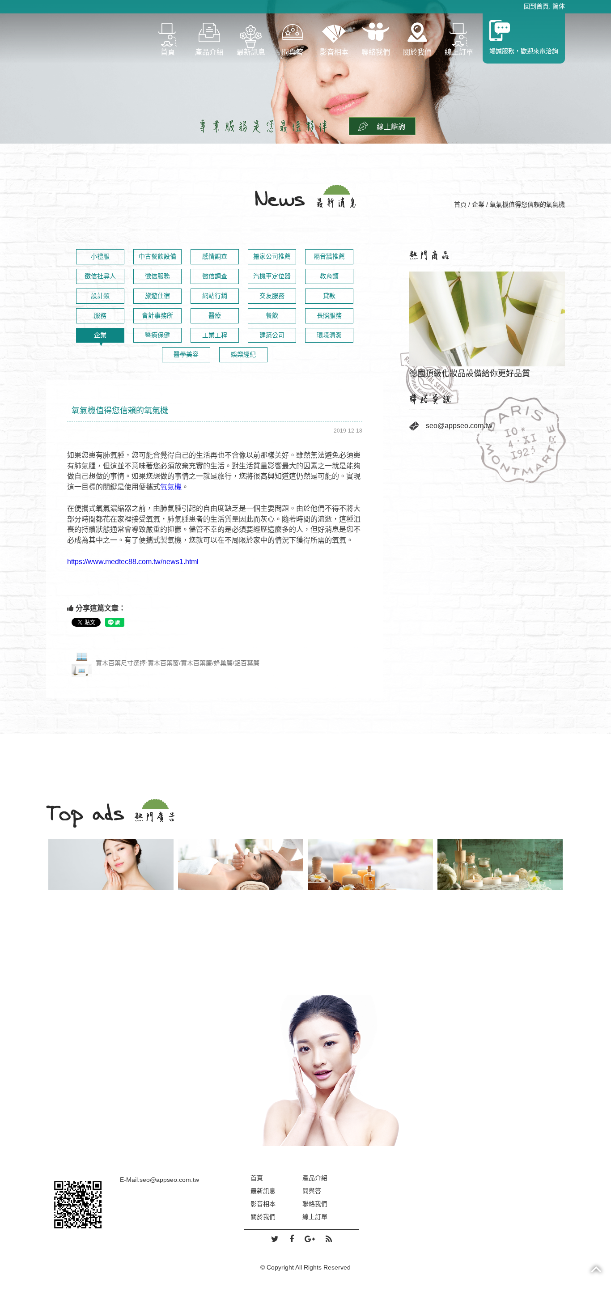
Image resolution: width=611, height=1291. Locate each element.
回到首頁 (536, 6)
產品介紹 (209, 52)
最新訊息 (251, 52)
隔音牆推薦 (329, 256)
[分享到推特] (275, 1239)
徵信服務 (157, 276)
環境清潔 (329, 335)
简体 (558, 6)
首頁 (168, 52)
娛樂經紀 (243, 354)
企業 (478, 204)
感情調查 (214, 256)
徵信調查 (214, 276)
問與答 (292, 52)
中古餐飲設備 (157, 256)
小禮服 (100, 256)
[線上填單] (382, 125)
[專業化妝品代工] (500, 864)
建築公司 (271, 335)
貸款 (329, 295)
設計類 (100, 295)
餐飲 (272, 315)
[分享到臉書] (291, 1239)
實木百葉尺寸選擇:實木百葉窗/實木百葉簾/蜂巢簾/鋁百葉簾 (176, 663)
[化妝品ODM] (240, 864)
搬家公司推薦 (272, 256)
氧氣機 (171, 487)
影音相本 (334, 52)
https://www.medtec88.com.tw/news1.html (133, 561)
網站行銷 (214, 295)
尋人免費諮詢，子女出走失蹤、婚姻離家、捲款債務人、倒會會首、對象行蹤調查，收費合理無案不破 (487, 320)
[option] (487, 320)
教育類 (329, 276)
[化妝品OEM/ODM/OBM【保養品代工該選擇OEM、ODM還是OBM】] (305, 1070)
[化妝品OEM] (111, 864)
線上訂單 (459, 52)
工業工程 (214, 335)
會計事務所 (157, 315)
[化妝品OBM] (370, 864)
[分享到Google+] (310, 1239)
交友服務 (271, 295)
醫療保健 (157, 335)
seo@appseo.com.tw (459, 425)
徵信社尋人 (100, 276)
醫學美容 (186, 354)
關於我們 (417, 52)
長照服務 (329, 315)
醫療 (214, 315)
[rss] (329, 1239)
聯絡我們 (375, 52)
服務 (100, 315)
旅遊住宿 (157, 295)
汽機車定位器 (272, 276)
